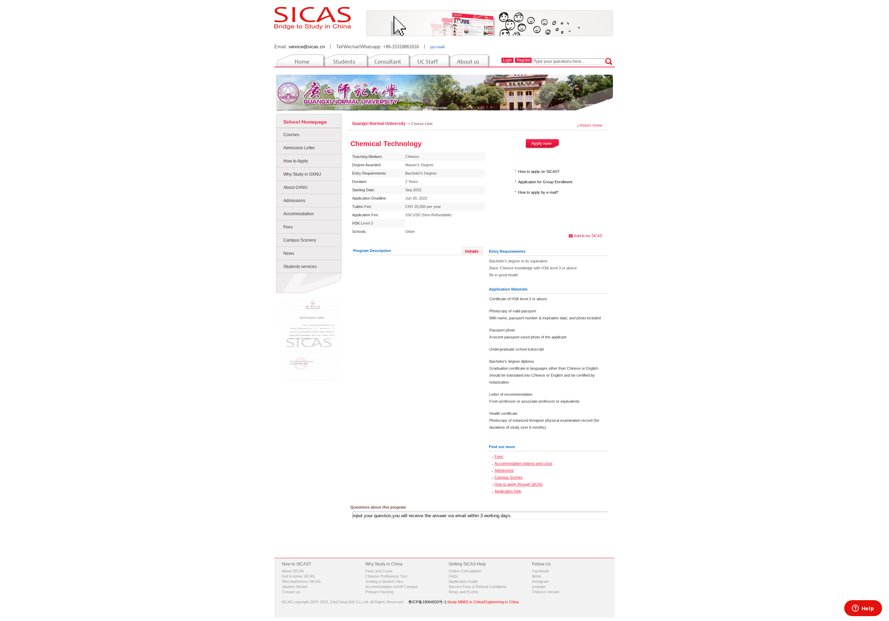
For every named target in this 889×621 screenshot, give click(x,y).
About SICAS (293, 571)
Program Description (372, 251)
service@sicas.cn (307, 46)
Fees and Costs (378, 571)
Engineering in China (501, 602)
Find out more (502, 447)
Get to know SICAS (298, 576)
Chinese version (545, 592)
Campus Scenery (299, 240)
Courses (291, 134)
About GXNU (295, 187)
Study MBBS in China (465, 602)
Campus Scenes (509, 477)
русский (437, 47)
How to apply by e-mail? (538, 192)
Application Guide (463, 581)
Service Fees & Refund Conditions (478, 587)
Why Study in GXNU (302, 174)
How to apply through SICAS (518, 484)
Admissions (294, 200)
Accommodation (298, 213)
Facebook (540, 571)
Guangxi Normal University (379, 123)
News (288, 253)
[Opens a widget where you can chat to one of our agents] (863, 609)
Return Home (591, 125)
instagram (540, 581)
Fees (288, 227)
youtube (539, 587)
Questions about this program (378, 507)
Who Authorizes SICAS (301, 581)
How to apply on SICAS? (538, 171)
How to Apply (295, 161)
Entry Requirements (507, 251)
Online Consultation (465, 571)
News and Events (464, 592)
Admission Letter (299, 147)
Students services (300, 266)
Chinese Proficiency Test (386, 576)
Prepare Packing (379, 592)
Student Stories (295, 587)
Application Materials (508, 289)
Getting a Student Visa (384, 581)
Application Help (508, 491)
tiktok (536, 576)
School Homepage (305, 122)
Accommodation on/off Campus (391, 587)
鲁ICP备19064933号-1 (427, 602)
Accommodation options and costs (523, 463)
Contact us (291, 592)
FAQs (453, 576)
